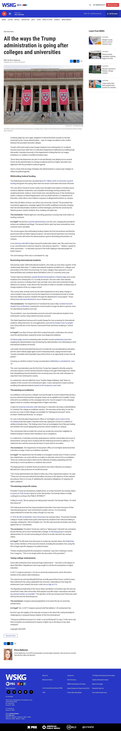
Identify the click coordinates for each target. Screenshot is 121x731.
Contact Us (70, 675)
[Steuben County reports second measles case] (95, 40)
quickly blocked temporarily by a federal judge (49, 277)
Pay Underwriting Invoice (99, 692)
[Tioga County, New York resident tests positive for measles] (95, 84)
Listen (10, 19)
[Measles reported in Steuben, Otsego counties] (95, 69)
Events (57, 19)
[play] (4, 14)
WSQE (25, 717)
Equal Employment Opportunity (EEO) (78, 688)
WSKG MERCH (66, 19)
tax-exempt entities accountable (22, 594)
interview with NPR (21, 243)
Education (25, 19)
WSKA (23, 718)
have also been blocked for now (28, 299)
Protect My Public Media (74, 692)
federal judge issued (19, 339)
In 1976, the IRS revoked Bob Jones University (27, 517)
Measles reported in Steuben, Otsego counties (109, 71)
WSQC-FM (8, 718)
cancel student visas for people (61, 323)
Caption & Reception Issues (100, 680)
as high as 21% (51, 584)
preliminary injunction (63, 339)
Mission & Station (47, 680)
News (4, 19)
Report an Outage (97, 684)
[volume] (10, 14)
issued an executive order (28, 407)
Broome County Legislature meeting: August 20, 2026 (109, 56)
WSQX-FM (14, 717)
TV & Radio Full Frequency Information (103, 675)
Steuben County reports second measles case (107, 42)
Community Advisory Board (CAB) (52, 688)
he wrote (19, 500)
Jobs (43, 692)
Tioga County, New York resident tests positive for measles (109, 85)
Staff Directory (71, 680)
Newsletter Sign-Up (98, 688)
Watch (17, 19)
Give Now (113, 5)
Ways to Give (47, 19)
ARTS (33, 19)
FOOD (39, 19)
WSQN (13, 718)
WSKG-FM (8, 717)
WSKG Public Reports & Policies (76, 684)
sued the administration (37, 222)
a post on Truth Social (20, 493)
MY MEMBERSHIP (99, 5)
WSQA (29, 717)
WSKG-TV (18, 718)
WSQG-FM (19, 717)
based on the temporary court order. (48, 385)
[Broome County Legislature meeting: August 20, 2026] (95, 55)
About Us (45, 675)
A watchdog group (55, 532)
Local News (105, 37)
